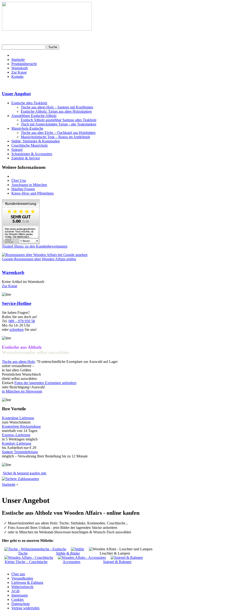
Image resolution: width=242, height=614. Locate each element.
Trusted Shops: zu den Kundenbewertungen (34, 246)
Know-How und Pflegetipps (32, 193)
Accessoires (71, 562)
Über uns (18, 574)
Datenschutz (20, 604)
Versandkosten (22, 578)
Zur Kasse (19, 72)
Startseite (18, 60)
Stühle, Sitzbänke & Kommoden (35, 141)
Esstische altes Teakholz (29, 103)
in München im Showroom (22, 391)
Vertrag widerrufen (25, 608)
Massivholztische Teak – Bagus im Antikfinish (55, 137)
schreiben (16, 330)
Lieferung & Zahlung (27, 583)
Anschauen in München (29, 185)
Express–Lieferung (16, 435)
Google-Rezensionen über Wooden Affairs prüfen (39, 259)
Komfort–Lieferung (16, 443)
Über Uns (18, 180)
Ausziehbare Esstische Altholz (33, 116)
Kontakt (17, 77)
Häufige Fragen (23, 189)
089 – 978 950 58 (22, 321)
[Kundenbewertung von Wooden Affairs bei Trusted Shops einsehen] (21, 243)
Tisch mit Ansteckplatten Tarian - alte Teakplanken (58, 124)
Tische (23, 553)
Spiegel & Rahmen (117, 562)
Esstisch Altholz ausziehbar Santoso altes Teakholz (58, 120)
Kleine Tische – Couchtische (26, 562)
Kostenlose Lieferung (18, 418)
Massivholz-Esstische (27, 128)
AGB (15, 591)
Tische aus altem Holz (18, 362)
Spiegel (16, 150)
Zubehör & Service (25, 158)
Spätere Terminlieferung (20, 452)
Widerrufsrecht (22, 587)
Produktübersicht (24, 64)
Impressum (19, 595)
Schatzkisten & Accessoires (31, 154)
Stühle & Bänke (68, 553)
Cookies (17, 599)
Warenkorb (19, 68)
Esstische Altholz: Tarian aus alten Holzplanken (56, 111)
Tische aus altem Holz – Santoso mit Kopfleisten (57, 107)
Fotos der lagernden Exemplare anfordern (45, 383)
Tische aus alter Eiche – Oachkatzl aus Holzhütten (58, 133)
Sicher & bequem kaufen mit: (25, 473)
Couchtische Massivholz (29, 145)
